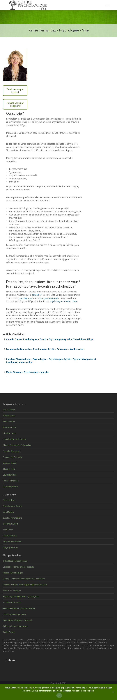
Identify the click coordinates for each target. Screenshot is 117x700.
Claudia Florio (9, 469)
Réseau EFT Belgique (12, 590)
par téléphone (26, 298)
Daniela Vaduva (9, 535)
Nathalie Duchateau (11, 451)
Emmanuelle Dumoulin (12, 457)
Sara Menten (8, 512)
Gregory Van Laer (10, 547)
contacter (36, 294)
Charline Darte (9, 433)
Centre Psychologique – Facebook (17, 620)
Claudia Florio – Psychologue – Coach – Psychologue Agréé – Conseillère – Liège (49, 339)
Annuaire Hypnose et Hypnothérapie (19, 608)
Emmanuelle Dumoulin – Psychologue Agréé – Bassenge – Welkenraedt (45, 349)
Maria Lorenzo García (12, 506)
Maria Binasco (9, 415)
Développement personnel (14, 614)
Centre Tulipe (9, 632)
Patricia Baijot (9, 409)
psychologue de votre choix (63, 301)
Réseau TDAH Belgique (13, 572)
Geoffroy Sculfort (10, 524)
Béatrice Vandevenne (12, 541)
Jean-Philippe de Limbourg (14, 439)
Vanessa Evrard (9, 463)
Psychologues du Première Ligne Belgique (21, 596)
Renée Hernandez (10, 480)
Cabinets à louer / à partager (15, 626)
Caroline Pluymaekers (12, 518)
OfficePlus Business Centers (15, 561)
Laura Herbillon (9, 475)
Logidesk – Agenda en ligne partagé (18, 567)
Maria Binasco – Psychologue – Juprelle (27, 372)
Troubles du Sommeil (12, 602)
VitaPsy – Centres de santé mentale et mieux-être (24, 578)
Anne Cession (9, 421)
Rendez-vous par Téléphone (15, 104)
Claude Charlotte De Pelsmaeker (17, 445)
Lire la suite (10, 660)
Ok (59, 695)
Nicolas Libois (9, 500)
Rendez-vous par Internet (15, 91)
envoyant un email (48, 298)
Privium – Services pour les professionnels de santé (25, 584)
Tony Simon (8, 529)
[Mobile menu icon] (107, 5)
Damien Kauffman (10, 486)
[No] (113, 691)
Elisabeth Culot (9, 427)
